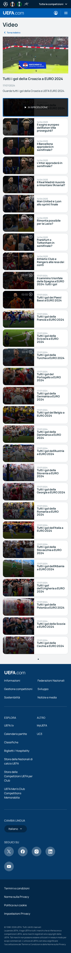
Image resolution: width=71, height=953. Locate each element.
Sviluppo (43, 689)
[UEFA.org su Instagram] (36, 855)
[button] (64, 12)
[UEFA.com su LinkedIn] (50, 855)
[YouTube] (9, 870)
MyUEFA (42, 725)
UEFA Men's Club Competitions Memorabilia (14, 793)
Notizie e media (47, 697)
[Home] (15, 672)
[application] (35, 55)
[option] (35, 107)
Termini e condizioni (16, 888)
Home (13, 13)
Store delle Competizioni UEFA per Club (18, 776)
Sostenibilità (12, 697)
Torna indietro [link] (13, 32)
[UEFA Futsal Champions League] (26, 4)
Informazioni (12, 680)
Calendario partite (15, 734)
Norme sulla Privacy (16, 897)
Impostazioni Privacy (17, 913)
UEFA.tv (9, 725)
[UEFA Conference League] (19, 4)
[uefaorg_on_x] (9, 855)
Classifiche (11, 742)
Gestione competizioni (18, 689)
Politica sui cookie (15, 905)
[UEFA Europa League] (12, 4)
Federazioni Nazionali (51, 680)
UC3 (39, 734)
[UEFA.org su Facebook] (23, 855)
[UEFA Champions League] (5, 4)
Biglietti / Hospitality (16, 751)
